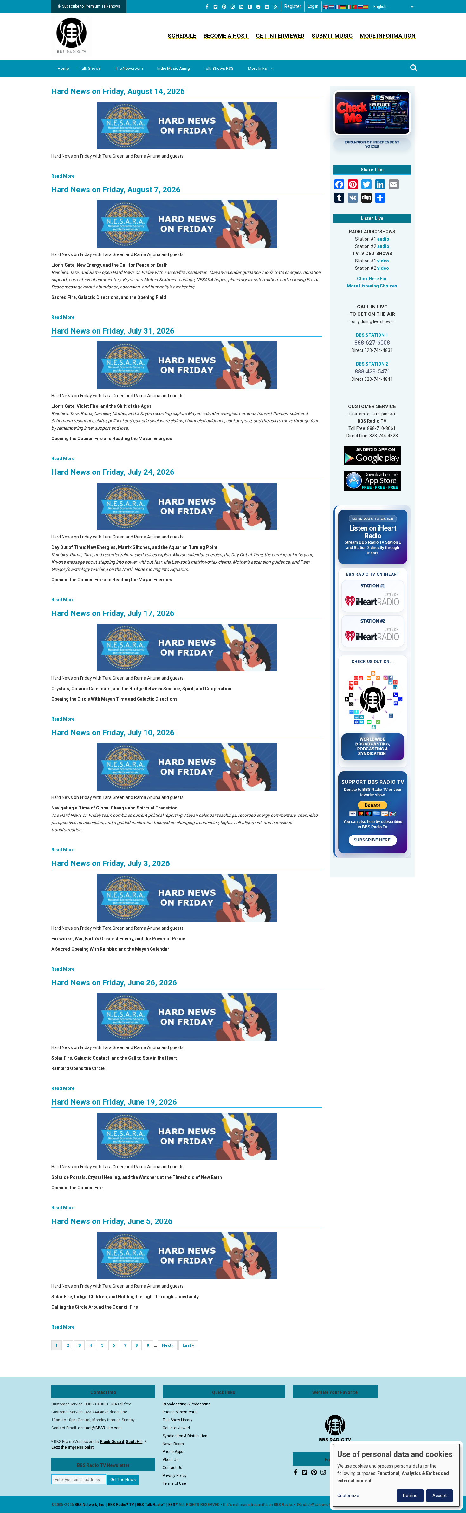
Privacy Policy (175, 1475)
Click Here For (372, 278)
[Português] (355, 6)
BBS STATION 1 (372, 335)
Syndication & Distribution (185, 1436)
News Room (173, 1444)
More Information (388, 35)
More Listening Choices (372, 285)
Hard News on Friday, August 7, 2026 (115, 189)
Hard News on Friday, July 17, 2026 (112, 613)
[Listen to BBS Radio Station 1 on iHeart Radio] (373, 599)
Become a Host (226, 35)
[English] (326, 6)
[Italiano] (349, 6)
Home (63, 68)
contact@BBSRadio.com (100, 1428)
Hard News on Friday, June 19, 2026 (114, 1102)
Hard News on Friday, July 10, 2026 (112, 732)
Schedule (182, 35)
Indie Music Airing (173, 68)
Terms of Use (174, 1483)
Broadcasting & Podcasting (186, 1404)
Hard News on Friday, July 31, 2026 (112, 331)
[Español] (366, 6)
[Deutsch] (343, 6)
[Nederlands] (332, 6)
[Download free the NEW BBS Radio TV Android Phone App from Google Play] (372, 454)
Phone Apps (173, 1452)
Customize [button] (348, 1495)
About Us (170, 1459)
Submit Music (332, 35)
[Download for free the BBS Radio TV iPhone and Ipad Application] (372, 480)
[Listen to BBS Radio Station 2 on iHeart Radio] (373, 634)
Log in (313, 6)
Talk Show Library (177, 1420)
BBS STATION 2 (372, 364)
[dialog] (396, 1475)
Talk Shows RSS (219, 68)
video (383, 260)
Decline (410, 1495)
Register (292, 6)
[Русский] (360, 6)
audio (383, 238)
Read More (62, 176)
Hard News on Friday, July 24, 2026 (112, 472)
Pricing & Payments (180, 1412)
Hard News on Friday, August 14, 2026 (118, 91)
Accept (439, 1495)
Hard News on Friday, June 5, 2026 (111, 1221)
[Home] (71, 36)
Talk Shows (90, 68)
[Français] (337, 6)
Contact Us (172, 1467)
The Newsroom (129, 68)
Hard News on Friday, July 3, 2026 (110, 863)
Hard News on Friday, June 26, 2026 (114, 982)
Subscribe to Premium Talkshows (91, 6)
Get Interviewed (280, 35)
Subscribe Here (373, 840)
